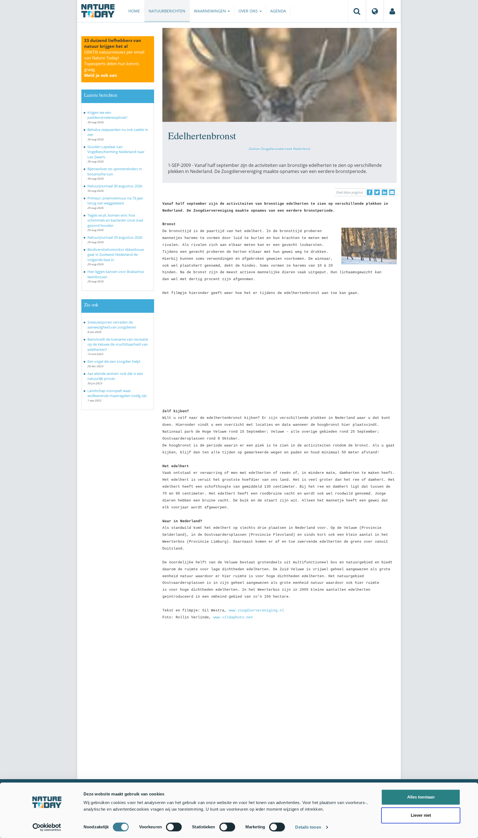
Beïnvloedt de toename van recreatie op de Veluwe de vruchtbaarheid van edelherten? (117, 344)
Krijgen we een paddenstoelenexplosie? (107, 115)
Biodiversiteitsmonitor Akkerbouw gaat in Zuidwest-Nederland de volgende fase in (115, 254)
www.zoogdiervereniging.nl (256, 610)
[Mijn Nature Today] (392, 11)
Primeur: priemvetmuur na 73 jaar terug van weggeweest (115, 201)
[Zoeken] (357, 11)
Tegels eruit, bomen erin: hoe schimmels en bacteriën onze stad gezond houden (115, 220)
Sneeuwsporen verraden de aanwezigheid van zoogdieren (111, 325)
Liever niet (421, 815)
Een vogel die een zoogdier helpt (114, 361)
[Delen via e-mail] (392, 192)
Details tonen (308, 827)
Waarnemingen (210, 11)
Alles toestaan (421, 797)
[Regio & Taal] (375, 11)
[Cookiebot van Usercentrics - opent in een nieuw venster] (47, 827)
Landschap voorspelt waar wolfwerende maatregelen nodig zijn (117, 393)
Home (134, 11)
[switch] (174, 827)
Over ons (248, 11)
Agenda (278, 11)
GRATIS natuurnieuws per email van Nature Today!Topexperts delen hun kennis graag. (114, 63)
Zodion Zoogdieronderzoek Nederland (279, 148)
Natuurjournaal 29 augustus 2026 (114, 237)
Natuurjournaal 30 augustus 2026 (114, 185)
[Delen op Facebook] (369, 192)
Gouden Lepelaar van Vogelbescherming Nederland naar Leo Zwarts (115, 151)
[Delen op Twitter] (377, 192)
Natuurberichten (167, 11)
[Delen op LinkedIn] (384, 192)
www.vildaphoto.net (233, 617)
